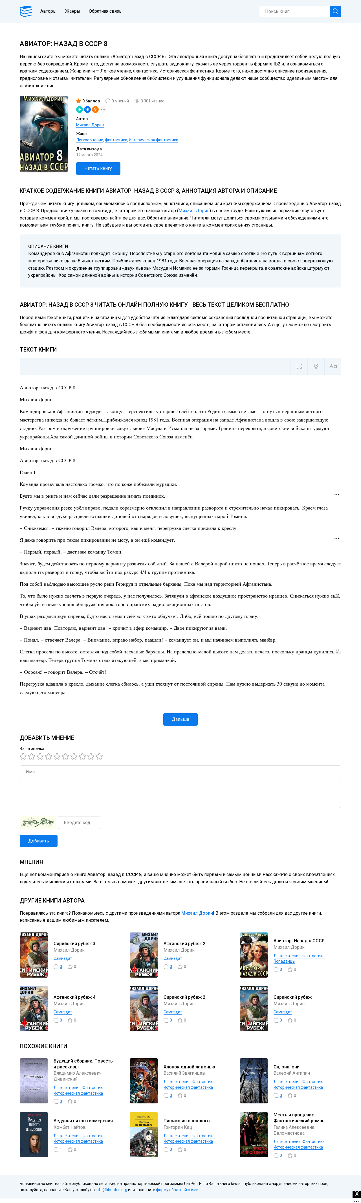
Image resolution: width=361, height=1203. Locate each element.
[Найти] (335, 11)
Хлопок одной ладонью (189, 1067)
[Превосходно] (100, 756)
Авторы (48, 11)
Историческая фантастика (153, 140)
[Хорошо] (58, 756)
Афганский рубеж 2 (184, 943)
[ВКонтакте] (87, 109)
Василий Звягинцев (184, 1073)
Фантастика (116, 140)
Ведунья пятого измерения (83, 1120)
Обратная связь (105, 11)
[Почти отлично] (83, 756)
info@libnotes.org (111, 1189)
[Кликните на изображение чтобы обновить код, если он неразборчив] (38, 822)
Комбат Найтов (70, 1127)
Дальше (180, 719)
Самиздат (63, 958)
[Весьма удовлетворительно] (49, 756)
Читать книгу (98, 168)
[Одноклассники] (95, 109)
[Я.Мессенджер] (79, 109)
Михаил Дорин (90, 125)
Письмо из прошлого (187, 1120)
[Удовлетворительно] (41, 756)
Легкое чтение (89, 140)
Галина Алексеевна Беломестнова (294, 1130)
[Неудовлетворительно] (24, 756)
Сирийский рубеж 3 (74, 943)
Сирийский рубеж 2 (184, 997)
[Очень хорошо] (75, 756)
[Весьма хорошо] (66, 756)
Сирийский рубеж (293, 997)
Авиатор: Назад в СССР (299, 940)
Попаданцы (284, 961)
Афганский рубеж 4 (74, 997)
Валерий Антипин (292, 1073)
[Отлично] (91, 756)
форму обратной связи (177, 1189)
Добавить (38, 841)
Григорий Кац (178, 1127)
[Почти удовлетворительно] (32, 756)
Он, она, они (287, 1067)
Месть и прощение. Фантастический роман (299, 1117)
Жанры (72, 11)
